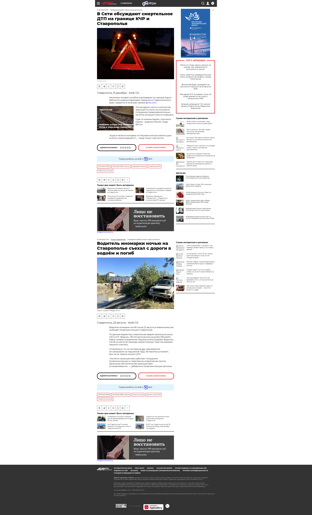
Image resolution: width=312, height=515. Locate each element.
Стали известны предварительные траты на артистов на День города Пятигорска (195, 77)
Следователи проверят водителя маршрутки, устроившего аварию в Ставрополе (159, 190)
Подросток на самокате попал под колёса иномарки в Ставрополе (157, 418)
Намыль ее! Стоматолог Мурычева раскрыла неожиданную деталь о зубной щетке (199, 164)
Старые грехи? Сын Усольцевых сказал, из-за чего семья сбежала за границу (200, 272)
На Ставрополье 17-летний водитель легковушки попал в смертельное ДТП (119, 426)
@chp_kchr (151, 103)
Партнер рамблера (135, 506)
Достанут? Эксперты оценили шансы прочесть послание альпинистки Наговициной (200, 139)
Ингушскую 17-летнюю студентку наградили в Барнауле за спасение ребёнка (120, 198)
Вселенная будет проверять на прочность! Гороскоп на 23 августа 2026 (195, 87)
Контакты (134, 470)
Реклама (150, 468)
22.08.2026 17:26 (103, 239)
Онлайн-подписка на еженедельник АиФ (191, 468)
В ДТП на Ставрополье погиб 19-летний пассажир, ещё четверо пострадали (158, 426)
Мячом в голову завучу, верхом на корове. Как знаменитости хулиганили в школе (195, 67)
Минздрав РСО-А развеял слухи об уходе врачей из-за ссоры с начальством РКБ (195, 96)
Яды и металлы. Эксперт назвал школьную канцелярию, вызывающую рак (198, 131)
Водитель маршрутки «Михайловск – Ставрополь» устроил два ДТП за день (157, 198)
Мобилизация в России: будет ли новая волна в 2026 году (198, 193)
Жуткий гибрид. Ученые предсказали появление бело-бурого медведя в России (200, 264)
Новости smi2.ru (105, 232)
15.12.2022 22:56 (102, 10)
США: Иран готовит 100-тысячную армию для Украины (198, 185)
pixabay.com (101, 81)
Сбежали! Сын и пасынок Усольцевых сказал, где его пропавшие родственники (200, 147)
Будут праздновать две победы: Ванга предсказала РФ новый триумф (198, 202)
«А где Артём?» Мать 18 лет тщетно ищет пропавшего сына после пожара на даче (199, 255)
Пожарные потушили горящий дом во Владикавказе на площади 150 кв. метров (120, 418)
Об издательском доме (123, 468)
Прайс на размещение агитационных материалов (160, 470)
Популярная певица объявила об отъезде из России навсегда (198, 177)
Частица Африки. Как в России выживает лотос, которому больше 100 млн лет (199, 280)
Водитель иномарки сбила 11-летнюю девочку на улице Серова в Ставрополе (120, 190)
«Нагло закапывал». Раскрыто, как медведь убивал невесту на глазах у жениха (200, 247)
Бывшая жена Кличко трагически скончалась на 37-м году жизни (198, 209)
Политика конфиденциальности (195, 470)
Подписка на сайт (121, 470)
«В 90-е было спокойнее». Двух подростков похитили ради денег (199, 122)
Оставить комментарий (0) (156, 147)
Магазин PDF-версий (164, 468)
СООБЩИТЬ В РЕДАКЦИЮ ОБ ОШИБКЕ (127, 473)
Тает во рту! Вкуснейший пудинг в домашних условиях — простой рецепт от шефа (199, 288)
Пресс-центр (139, 468)
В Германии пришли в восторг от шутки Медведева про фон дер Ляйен (200, 217)
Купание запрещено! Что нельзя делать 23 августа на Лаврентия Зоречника (195, 106)
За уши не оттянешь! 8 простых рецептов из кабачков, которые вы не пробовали (200, 156)
